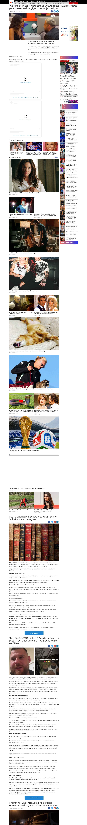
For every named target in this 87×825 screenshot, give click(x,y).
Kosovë (22, 1)
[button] (76, 1)
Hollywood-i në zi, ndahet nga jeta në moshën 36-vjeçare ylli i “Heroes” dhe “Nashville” (50, 153)
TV (63, 3)
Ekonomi (34, 3)
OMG (61, 3)
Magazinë (46, 3)
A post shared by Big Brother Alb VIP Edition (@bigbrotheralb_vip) (25, 97)
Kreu (15, 3)
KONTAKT (60, 1)
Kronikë (30, 3)
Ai (50, 3)
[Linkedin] (57, 12)
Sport (55, 3)
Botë (37, 1)
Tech (53, 3)
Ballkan (33, 1)
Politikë (18, 3)
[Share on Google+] (55, 522)
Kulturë (41, 3)
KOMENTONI (35, 633)
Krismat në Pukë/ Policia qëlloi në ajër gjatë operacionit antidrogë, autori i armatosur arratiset (68, 93)
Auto (58, 3)
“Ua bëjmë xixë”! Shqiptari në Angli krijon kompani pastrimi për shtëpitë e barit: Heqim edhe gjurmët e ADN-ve (34, 641)
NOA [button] (64, 1)
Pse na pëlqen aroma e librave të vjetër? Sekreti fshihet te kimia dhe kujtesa (68, 82)
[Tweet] (55, 12)
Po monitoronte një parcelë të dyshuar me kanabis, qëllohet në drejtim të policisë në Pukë (68, 98)
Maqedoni (27, 1)
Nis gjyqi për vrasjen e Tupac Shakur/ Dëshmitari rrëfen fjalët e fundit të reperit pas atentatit (33, 153)
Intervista (26, 3)
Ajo (49, 3)
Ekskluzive (42, 1)
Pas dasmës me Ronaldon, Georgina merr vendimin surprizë (16, 153)
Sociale (38, 3)
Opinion (22, 3)
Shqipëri (17, 1)
